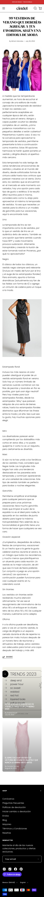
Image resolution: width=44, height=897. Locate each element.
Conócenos (8, 798)
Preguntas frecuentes (13, 802)
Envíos (5, 815)
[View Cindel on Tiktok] (10, 869)
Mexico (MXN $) (8, 882)
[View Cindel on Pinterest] (21, 869)
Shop (4, 791)
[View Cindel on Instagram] (4, 869)
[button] (35, 8)
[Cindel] (22, 8)
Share (9, 657)
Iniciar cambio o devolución (16, 811)
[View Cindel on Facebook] (15, 869)
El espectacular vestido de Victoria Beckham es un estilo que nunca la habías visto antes (21, 760)
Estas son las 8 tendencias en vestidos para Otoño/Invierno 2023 (19, 706)
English (23, 882)
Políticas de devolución (14, 807)
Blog (4, 820)
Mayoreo (6, 824)
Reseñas (6, 832)
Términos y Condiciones (14, 828)
